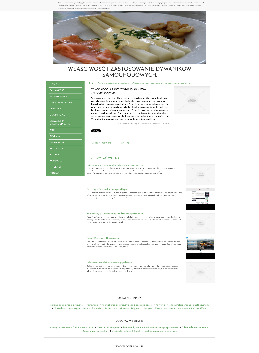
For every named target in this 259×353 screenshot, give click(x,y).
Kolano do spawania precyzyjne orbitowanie (74, 305)
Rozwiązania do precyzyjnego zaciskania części (126, 305)
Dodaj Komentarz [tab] (101, 143)
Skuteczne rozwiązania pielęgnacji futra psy (128, 308)
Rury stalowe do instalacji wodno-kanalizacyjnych (182, 305)
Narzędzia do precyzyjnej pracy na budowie (77, 308)
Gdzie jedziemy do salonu (195, 328)
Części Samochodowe (117, 83)
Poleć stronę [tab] (122, 143)
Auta (100, 83)
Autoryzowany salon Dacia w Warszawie (71, 328)
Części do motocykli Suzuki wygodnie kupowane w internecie (144, 331)
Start (92, 83)
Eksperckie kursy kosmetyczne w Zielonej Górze (181, 308)
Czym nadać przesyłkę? (96, 331)
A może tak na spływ (108, 328)
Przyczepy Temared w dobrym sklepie (107, 189)
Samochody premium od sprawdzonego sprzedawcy (115, 214)
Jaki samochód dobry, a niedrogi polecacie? (110, 263)
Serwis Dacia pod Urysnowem (103, 238)
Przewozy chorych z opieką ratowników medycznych (115, 165)
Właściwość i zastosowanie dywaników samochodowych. (162, 83)
